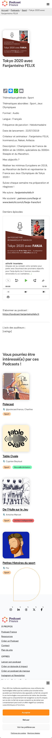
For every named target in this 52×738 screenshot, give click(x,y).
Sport (24, 10)
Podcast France (9, 631)
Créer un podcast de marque (15, 671)
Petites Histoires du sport (19, 563)
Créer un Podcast (10, 641)
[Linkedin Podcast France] (18, 609)
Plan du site (7, 650)
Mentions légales (33, 733)
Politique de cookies (18, 733)
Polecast (8, 404)
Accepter (26, 712)
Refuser (26, 720)
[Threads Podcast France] (26, 609)
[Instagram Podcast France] (11, 609)
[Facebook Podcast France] (42, 609)
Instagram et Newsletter (13, 675)
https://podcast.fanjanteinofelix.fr (21, 314)
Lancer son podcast (11, 661)
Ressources (7, 636)
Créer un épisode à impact (14, 666)
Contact (5, 645)
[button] (48, 683)
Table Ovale (10, 456)
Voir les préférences (26, 727)
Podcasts (15, 10)
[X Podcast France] (34, 609)
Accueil (4, 10)
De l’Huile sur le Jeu (15, 509)
